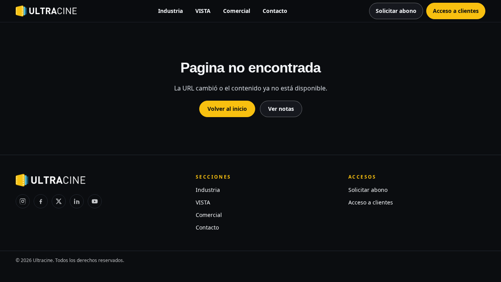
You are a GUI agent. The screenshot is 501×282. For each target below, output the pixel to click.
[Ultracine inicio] (46, 10)
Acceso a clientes (370, 202)
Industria (170, 10)
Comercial (236, 10)
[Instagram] (23, 201)
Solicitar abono (367, 189)
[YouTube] (95, 201)
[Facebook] (41, 201)
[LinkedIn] (77, 201)
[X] (59, 201)
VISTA (203, 10)
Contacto (275, 10)
